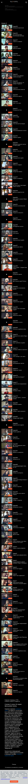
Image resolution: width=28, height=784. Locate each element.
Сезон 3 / (12, 701)
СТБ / (17, 700)
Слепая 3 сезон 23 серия (13, 754)
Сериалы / (13, 700)
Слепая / (7, 701)
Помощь (14, 764)
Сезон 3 (4, 23)
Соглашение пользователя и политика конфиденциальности (14, 769)
